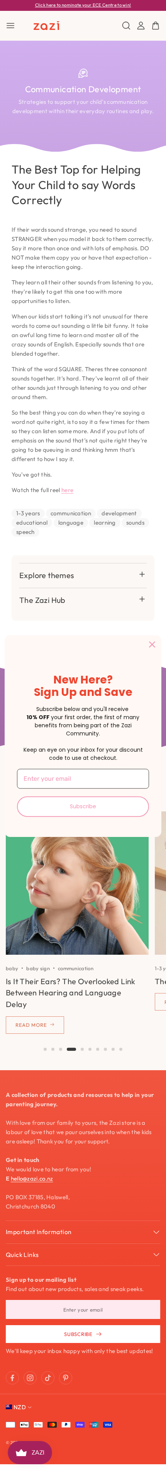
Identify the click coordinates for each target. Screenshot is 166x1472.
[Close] (152, 644)
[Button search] (126, 25)
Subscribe (83, 806)
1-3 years (28, 513)
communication (71, 513)
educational (31, 522)
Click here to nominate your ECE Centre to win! (83, 5)
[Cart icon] (155, 25)
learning (104, 522)
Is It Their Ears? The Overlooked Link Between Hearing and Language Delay (71, 992)
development (119, 513)
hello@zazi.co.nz (32, 1178)
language (70, 522)
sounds (135, 522)
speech (25, 531)
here (67, 490)
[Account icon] (141, 25)
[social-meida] (12, 1377)
